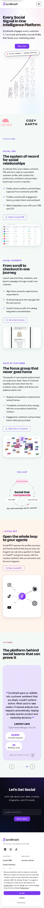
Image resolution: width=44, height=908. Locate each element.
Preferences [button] (24, 888)
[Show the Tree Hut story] (27, 809)
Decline (22, 898)
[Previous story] (11, 809)
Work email (22, 849)
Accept (22, 893)
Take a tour (22, 46)
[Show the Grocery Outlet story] (17, 809)
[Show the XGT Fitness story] (22, 809)
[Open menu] (38, 4)
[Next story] (32, 809)
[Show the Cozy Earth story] (19, 809)
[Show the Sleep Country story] (24, 809)
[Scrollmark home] (10, 4)
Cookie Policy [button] (8, 885)
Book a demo (22, 861)
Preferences (21, 903)
